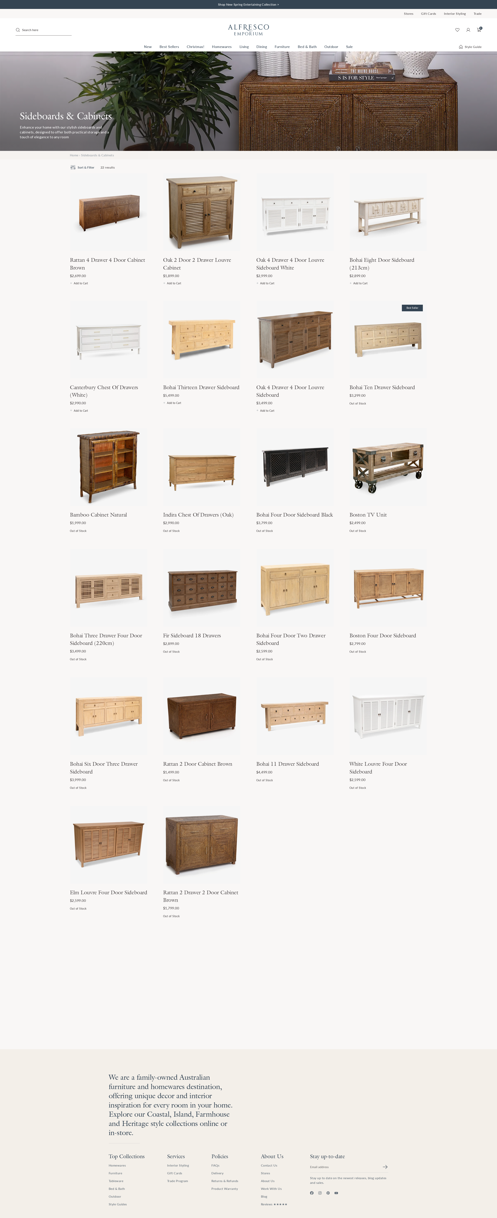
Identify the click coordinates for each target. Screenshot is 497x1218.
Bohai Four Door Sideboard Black (294, 514)
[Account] (468, 30)
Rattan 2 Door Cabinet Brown (197, 763)
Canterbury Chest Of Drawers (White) (104, 391)
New (148, 46)
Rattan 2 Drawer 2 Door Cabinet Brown (200, 896)
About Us (272, 1156)
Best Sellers (169, 46)
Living (244, 46)
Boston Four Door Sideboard (382, 635)
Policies (219, 1156)
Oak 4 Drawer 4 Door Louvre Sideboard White (290, 263)
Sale (349, 46)
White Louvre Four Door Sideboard (378, 767)
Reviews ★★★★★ (274, 1204)
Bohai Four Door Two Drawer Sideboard (290, 639)
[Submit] (385, 1167)
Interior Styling (455, 13)
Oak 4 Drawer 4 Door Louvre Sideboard (290, 391)
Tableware (116, 1181)
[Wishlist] (457, 30)
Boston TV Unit (368, 514)
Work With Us (271, 1188)
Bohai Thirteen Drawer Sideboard (201, 387)
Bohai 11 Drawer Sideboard (287, 763)
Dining (261, 46)
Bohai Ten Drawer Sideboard (382, 387)
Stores (408, 13)
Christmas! (195, 46)
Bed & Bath (307, 46)
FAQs (215, 1165)
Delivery (217, 1173)
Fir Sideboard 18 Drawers (192, 635)
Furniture (282, 46)
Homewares (222, 46)
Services (176, 1156)
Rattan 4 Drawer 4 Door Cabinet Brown (107, 263)
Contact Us (269, 1165)
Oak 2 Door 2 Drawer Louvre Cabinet (197, 263)
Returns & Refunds (224, 1181)
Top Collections (127, 1156)
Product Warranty (224, 1188)
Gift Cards (428, 13)
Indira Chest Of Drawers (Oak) (198, 514)
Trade (477, 13)
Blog (264, 1196)
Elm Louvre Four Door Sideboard (108, 892)
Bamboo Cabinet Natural (98, 514)
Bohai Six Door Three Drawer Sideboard (104, 767)
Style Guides (118, 1204)
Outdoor (331, 46)
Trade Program (177, 1181)
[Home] (248, 29)
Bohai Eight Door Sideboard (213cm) (381, 263)
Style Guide (473, 46)
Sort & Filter (86, 167)
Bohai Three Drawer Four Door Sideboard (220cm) (106, 639)
